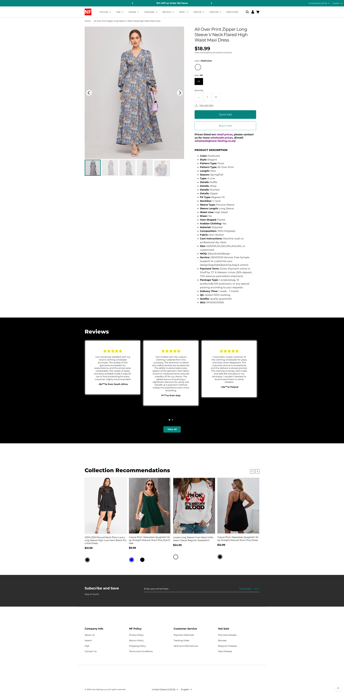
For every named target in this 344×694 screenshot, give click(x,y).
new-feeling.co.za (100, 689)
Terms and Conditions (141, 651)
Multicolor (198, 67)
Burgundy (137, 560)
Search (88, 640)
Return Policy (136, 640)
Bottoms (167, 12)
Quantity (199, 90)
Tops (118, 12)
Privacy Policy (136, 635)
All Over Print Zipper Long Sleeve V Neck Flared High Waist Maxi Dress (127, 21)
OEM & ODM (232, 12)
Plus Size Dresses (227, 635)
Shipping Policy (137, 646)
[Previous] (133, 3)
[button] (247, 12)
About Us (90, 635)
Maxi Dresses (225, 651)
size (199, 75)
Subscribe (245, 588)
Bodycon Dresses (227, 646)
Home (87, 21)
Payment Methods (184, 635)
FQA (87, 646)
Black (87, 560)
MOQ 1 (182, 12)
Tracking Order (181, 640)
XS (198, 81)
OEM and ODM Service (186, 646)
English (336, 3)
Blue (131, 560)
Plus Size (104, 12)
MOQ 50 (198, 12)
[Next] (211, 3)
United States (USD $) (317, 3)
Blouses (222, 640)
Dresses (133, 12)
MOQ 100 (214, 12)
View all (172, 429)
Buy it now (225, 125)
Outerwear (149, 12)
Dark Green (148, 560)
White (176, 557)
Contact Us (91, 651)
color (203, 60)
